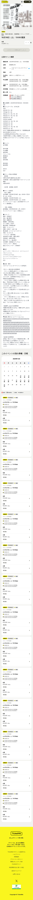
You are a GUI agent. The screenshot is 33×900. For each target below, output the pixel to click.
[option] (4, 368)
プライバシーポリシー (16, 859)
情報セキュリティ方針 (16, 861)
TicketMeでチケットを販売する (16, 852)
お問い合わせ (16, 874)
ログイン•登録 (28, 1)
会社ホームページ (16, 871)
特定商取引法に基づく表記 (16, 867)
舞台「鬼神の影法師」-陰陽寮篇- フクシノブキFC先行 (15, 34)
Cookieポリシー (16, 864)
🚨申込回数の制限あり (15, 98)
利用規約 (16, 856)
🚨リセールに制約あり (15, 96)
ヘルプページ (16, 854)
